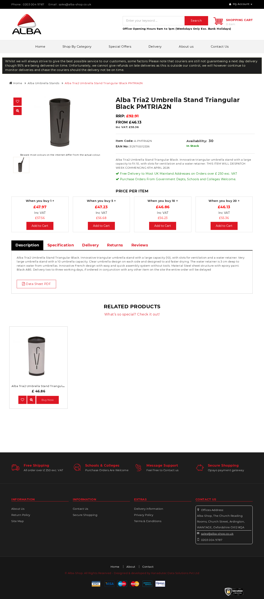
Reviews (139, 245)
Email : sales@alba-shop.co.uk (69, 4)
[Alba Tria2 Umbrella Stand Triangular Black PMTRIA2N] (60, 122)
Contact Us (220, 46)
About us (186, 46)
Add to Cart (40, 226)
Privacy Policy (143, 515)
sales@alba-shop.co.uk (217, 533)
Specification (60, 245)
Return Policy (20, 515)
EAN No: (122, 146)
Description (27, 245)
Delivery (155, 46)
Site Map (17, 521)
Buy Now (47, 399)
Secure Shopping (85, 515)
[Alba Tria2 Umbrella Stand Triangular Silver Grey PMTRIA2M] (31, 399)
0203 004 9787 (212, 539)
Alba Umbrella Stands (43, 83)
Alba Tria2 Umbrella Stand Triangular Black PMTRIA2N (104, 83)
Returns (115, 245)
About (130, 566)
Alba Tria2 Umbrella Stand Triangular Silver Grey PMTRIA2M (54, 386)
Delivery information (148, 508)
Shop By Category (77, 46)
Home (40, 46)
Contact (148, 566)
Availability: (196, 141)
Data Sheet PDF (38, 284)
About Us (17, 508)
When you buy (40, 200)
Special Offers (120, 46)
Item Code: (124, 141)
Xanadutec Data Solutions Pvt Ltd (175, 573)
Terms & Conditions (147, 521)
